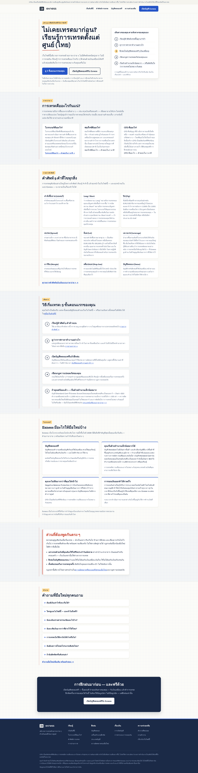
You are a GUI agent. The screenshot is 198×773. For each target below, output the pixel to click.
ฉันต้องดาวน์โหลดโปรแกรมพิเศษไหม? (63, 646)
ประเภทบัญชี (95, 739)
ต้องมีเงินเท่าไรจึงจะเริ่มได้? (58, 603)
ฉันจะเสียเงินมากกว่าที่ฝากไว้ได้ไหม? (62, 628)
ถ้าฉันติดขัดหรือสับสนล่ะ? (57, 654)
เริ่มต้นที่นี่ (89, 8)
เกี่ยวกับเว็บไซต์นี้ (144, 739)
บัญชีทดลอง (95, 731)
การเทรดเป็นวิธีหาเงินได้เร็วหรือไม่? (61, 637)
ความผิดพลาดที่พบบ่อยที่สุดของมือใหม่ (91, 570)
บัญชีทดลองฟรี (116, 8)
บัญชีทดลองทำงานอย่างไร (83, 363)
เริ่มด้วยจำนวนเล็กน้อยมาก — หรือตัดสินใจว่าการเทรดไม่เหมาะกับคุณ (137, 65)
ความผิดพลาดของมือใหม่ (100, 744)
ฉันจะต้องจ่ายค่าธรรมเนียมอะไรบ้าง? (62, 620)
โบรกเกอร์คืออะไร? (75, 735)
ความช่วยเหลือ (130, 8)
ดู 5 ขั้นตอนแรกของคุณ (55, 71)
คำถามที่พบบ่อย (143, 731)
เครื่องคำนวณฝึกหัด (98, 735)
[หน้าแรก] (48, 9)
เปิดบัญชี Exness (149, 9)
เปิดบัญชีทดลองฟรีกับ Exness (84, 71)
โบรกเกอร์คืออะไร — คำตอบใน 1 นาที (60, 153)
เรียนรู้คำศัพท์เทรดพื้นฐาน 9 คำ (132, 39)
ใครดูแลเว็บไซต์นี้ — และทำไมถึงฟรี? (62, 611)
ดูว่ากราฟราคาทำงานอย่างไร (132, 45)
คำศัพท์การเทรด (102, 8)
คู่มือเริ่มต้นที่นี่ (50, 313)
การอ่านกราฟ (71, 346)
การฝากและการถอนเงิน (123, 735)
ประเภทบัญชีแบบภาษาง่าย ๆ (95, 403)
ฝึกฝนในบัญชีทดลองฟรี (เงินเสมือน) (134, 51)
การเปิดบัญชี (119, 731)
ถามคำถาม (142, 735)
